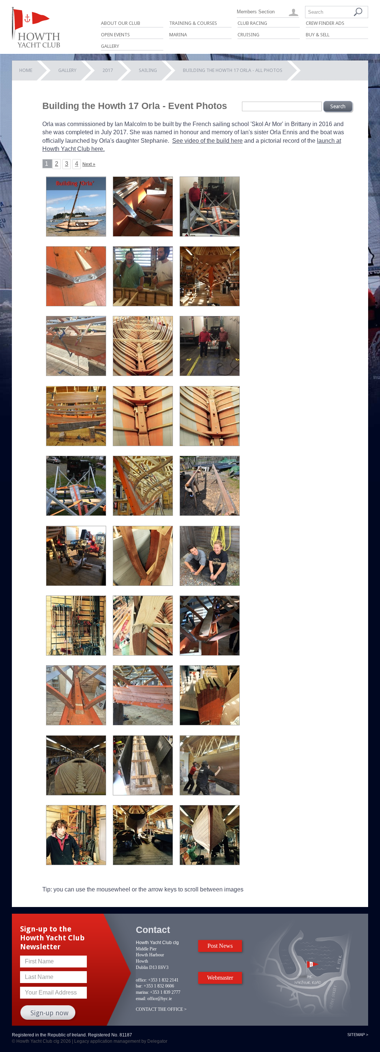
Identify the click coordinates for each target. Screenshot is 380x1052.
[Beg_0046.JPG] (143, 444)
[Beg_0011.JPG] (210, 304)
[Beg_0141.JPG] (143, 793)
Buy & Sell (318, 34)
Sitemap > (357, 1034)
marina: (142, 992)
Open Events (115, 34)
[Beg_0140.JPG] (76, 793)
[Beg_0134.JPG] (76, 723)
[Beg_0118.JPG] (210, 584)
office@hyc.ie (159, 998)
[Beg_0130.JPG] (143, 653)
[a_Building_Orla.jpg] (76, 234)
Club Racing (252, 23)
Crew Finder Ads (325, 23)
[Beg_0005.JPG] (210, 234)
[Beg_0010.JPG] (143, 304)
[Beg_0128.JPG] (76, 653)
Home (25, 70)
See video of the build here (207, 141)
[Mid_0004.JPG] (143, 863)
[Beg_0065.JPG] (76, 514)
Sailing (148, 70)
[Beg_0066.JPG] (143, 514)
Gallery (110, 46)
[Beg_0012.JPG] (76, 374)
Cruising (248, 34)
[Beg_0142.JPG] (210, 793)
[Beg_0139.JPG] (210, 723)
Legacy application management (107, 1041)
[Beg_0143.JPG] (76, 863)
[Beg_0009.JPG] (76, 304)
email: (141, 998)
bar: (139, 986)
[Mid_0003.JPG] (210, 863)
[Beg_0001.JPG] (143, 234)
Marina (178, 34)
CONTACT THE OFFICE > (161, 1009)
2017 (107, 70)
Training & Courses (193, 23)
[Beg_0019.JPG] (210, 374)
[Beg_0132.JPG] (210, 653)
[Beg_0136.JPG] (143, 723)
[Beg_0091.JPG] (143, 584)
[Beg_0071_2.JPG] (210, 514)
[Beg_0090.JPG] (76, 584)
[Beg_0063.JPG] (210, 444)
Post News (220, 946)
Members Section (256, 11)
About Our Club (120, 23)
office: (141, 980)
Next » (88, 164)
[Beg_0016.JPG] (143, 374)
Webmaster (220, 977)
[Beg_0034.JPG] (76, 444)
